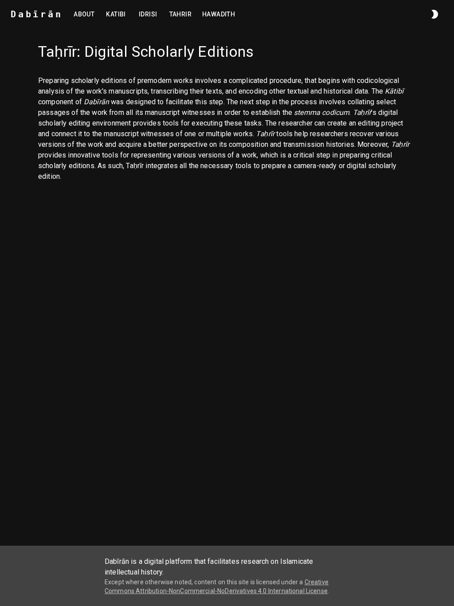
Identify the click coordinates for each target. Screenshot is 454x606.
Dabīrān (37, 14)
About (84, 14)
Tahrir (180, 14)
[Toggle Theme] (434, 14)
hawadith (218, 14)
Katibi (115, 14)
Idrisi (148, 14)
